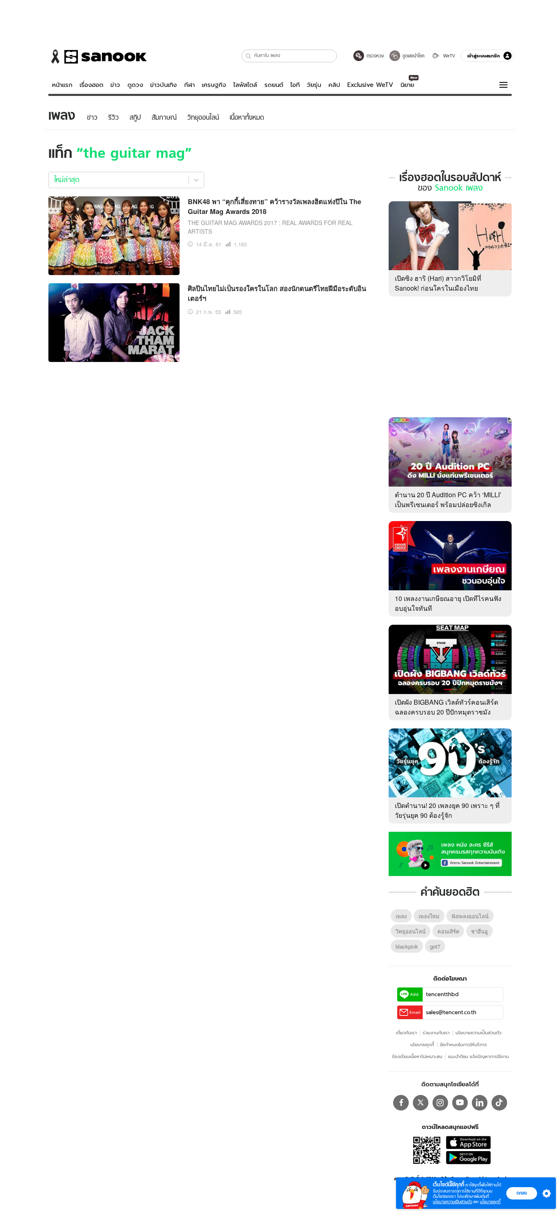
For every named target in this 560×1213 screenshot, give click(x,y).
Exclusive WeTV (370, 84)
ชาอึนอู (479, 931)
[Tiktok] (499, 1103)
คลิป (334, 84)
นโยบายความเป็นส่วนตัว (478, 1032)
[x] (420, 1103)
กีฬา (189, 84)
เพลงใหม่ (429, 916)
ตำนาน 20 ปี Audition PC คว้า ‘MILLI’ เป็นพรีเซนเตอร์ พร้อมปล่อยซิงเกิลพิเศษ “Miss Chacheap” (448, 504)
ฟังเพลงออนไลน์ (470, 916)
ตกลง (522, 1192)
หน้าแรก (62, 84)
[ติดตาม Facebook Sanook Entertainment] (450, 853)
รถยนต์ (273, 84)
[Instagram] (440, 1103)
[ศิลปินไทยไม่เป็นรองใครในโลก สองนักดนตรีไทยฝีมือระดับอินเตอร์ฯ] (114, 321)
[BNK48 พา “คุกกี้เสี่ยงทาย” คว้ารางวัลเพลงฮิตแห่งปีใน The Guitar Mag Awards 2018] (114, 234)
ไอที (295, 84)
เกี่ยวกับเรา (406, 1032)
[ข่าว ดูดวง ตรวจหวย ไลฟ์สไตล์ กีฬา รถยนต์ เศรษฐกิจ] (97, 56)
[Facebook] (401, 1103)
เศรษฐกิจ (214, 84)
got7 (435, 946)
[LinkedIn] (479, 1103)
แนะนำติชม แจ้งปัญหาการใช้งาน (478, 1056)
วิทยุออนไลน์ (411, 931)
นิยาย (407, 84)
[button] (249, 56)
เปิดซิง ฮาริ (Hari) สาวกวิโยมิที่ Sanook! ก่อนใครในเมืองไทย (438, 283)
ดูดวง (135, 84)
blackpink (407, 946)
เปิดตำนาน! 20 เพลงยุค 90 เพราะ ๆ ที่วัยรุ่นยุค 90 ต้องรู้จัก (447, 810)
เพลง (401, 916)
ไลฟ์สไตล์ (245, 84)
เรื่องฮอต (91, 84)
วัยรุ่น (314, 84)
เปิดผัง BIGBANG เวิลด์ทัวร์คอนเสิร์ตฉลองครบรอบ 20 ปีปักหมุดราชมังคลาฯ (446, 711)
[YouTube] (460, 1103)
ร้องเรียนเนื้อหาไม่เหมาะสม (417, 1056)
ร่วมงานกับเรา (436, 1032)
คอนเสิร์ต (448, 931)
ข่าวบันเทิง (163, 84)
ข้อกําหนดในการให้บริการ (463, 1044)
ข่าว (115, 84)
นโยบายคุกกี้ (422, 1044)
